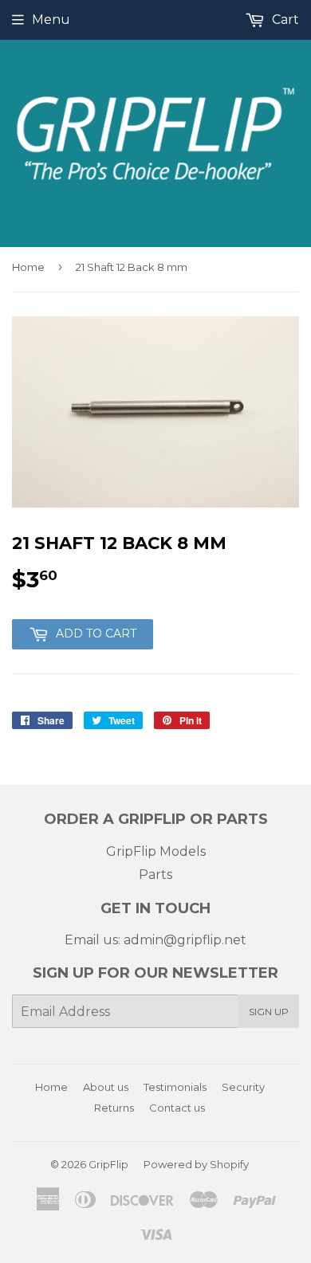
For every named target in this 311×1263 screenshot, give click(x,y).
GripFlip (108, 1164)
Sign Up (269, 1012)
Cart (284, 19)
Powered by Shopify (196, 1164)
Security (243, 1087)
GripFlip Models (156, 851)
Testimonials (175, 1087)
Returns (114, 1107)
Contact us (177, 1107)
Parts (155, 874)
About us (105, 1087)
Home (28, 267)
